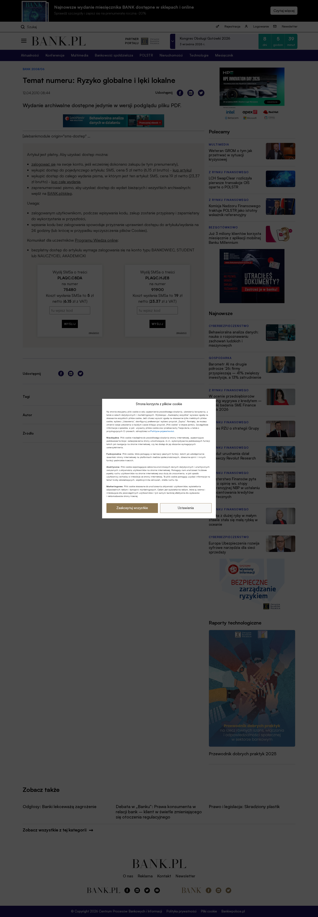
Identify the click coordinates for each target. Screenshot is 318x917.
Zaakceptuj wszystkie (132, 508)
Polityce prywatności (162, 431)
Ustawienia (186, 508)
